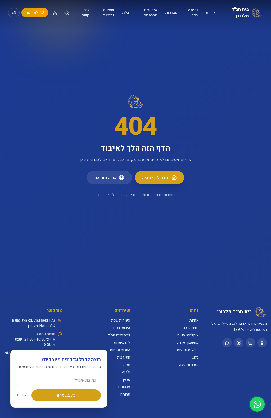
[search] (66, 12)
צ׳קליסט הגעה (187, 335)
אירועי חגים (121, 328)
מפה (126, 365)
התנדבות (123, 357)
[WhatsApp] (227, 342)
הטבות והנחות (120, 350)
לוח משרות (122, 342)
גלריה (126, 372)
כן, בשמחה (66, 395)
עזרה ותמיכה (105, 177)
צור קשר (85, 12)
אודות (211, 12)
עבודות (171, 12)
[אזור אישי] (55, 12)
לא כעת (22, 395)
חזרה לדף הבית (155, 177)
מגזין (126, 379)
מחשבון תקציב (187, 342)
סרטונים (124, 387)
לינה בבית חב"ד (119, 335)
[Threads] (238, 342)
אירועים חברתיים (150, 12)
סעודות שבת (165, 195)
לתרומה (32, 12)
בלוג (125, 12)
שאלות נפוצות (108, 12)
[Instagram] (250, 342)
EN (14, 12)
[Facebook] (262, 342)
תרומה (145, 195)
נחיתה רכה (193, 12)
